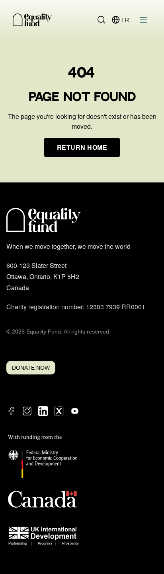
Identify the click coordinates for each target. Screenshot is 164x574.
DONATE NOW (31, 368)
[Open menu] (143, 20)
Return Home (82, 147)
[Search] (101, 20)
